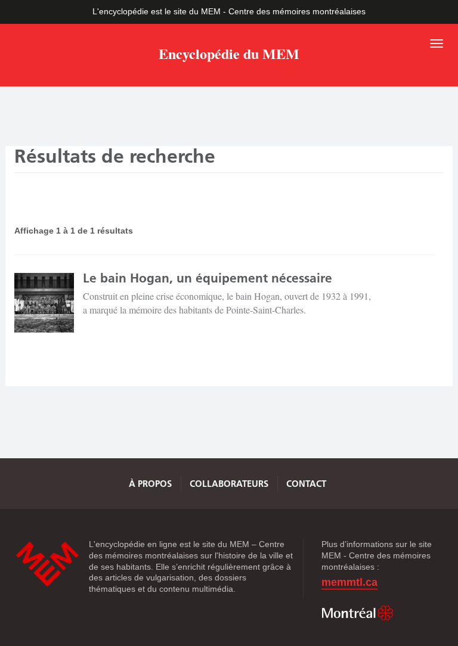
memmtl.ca (349, 582)
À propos (150, 483)
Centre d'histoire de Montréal (47, 564)
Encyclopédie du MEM (229, 56)
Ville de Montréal (357, 613)
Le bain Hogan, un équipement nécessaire (207, 278)
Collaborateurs (229, 483)
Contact (306, 483)
